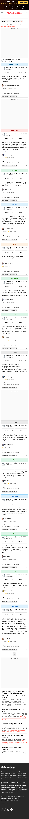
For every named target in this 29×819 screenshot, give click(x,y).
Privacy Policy (5, 800)
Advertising (11, 798)
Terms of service (13, 800)
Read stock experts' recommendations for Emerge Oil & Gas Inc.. (14, 742)
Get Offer (23, 2)
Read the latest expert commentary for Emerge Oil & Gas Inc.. (14, 718)
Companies (4, 796)
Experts (10, 796)
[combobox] (14, 17)
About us (14, 796)
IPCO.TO (16, 21)
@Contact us (17, 798)
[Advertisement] (14, 43)
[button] (14, 85)
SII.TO (5, 21)
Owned (5, 88)
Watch (20, 72)
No (3, 157)
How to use (21, 796)
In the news (4, 798)
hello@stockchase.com (7, 792)
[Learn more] (26, 96)
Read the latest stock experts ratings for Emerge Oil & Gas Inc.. (13, 730)
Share (7, 72)
